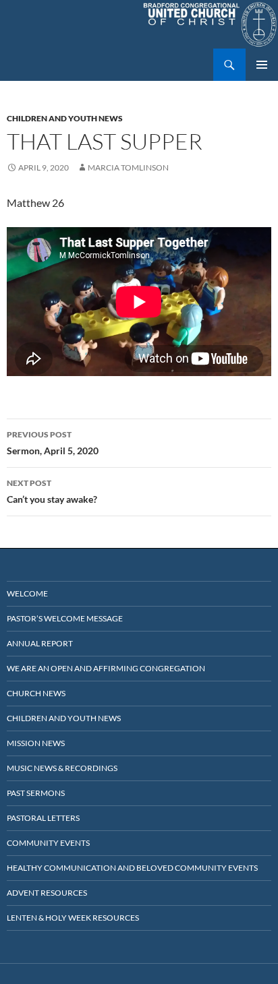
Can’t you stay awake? (52, 491)
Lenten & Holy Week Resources (73, 918)
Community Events (48, 843)
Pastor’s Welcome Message (65, 618)
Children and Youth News (65, 118)
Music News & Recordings (62, 768)
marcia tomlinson (128, 167)
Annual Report (40, 643)
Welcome (27, 593)
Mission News (36, 743)
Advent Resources (47, 893)
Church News (36, 693)
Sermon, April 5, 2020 (53, 442)
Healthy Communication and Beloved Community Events (132, 868)
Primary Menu (262, 65)
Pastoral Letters (43, 818)
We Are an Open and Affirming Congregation (106, 668)
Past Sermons (36, 793)
